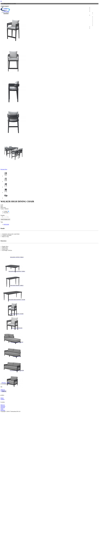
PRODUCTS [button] (92, 11)
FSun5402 (5, 212)
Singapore (3, 406)
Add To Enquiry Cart (5, 219)
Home (91, 7)
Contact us (92, 28)
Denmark (3, 407)
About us (3, 389)
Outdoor (2, 399)
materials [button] (92, 15)
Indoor (94, 12)
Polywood (95, 20)
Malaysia (3, 405)
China (2, 408)
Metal (94, 19)
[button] (3, 169)
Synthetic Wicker (96, 24)
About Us (92, 8)
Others (94, 25)
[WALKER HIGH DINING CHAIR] (13, 44)
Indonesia (3, 410)
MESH (94, 16)
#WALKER (6, 224)
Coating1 (5, 211)
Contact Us (3, 391)
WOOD (95, 21)
